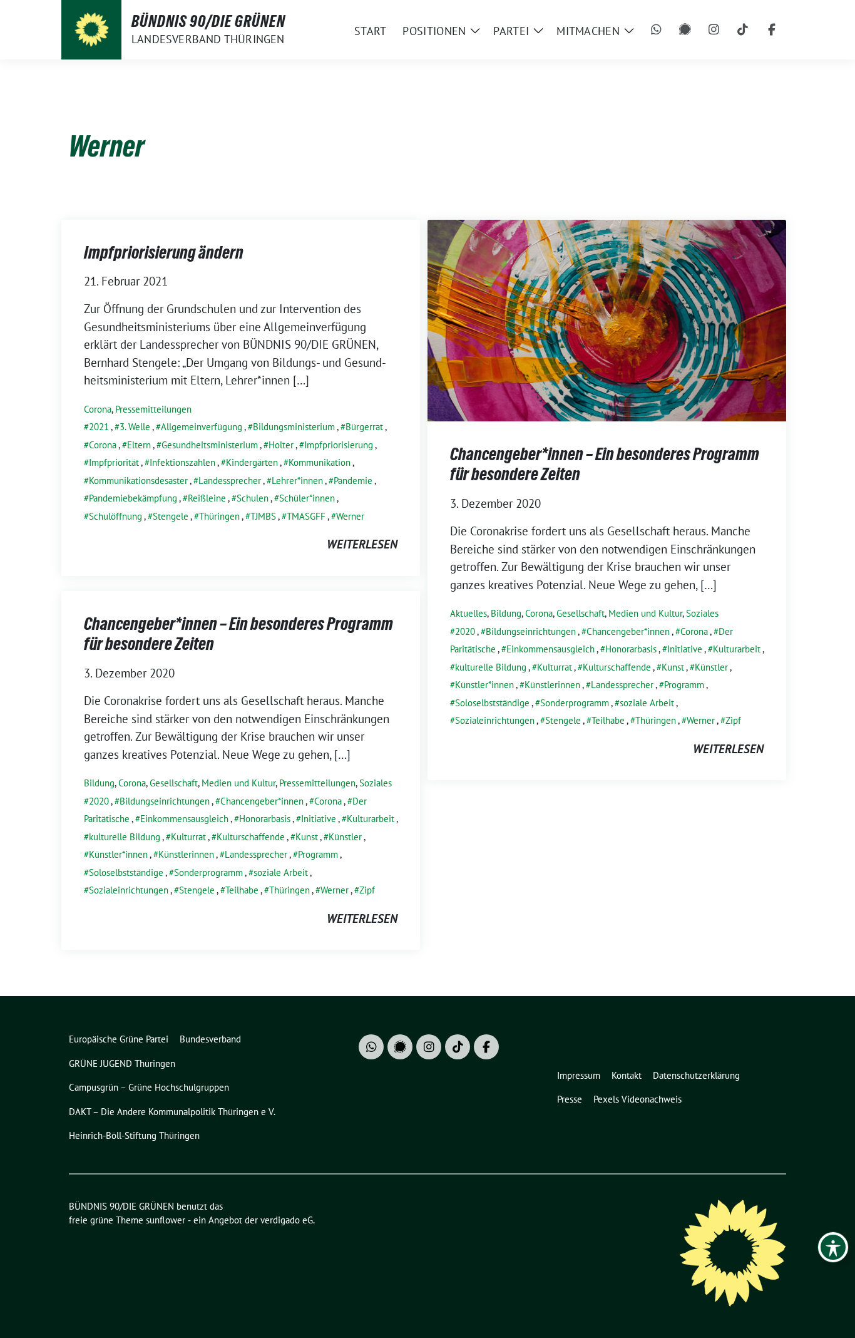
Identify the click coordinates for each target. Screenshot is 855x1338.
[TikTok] (742, 30)
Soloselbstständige (492, 703)
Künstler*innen (484, 685)
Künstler (711, 667)
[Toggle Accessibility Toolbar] (833, 1247)
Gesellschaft (580, 613)
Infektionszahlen (182, 462)
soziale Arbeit (647, 703)
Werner (350, 516)
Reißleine (207, 498)
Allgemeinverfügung (201, 427)
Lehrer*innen (297, 480)
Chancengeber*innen (628, 631)
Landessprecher (229, 480)
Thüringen (219, 516)
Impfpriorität (114, 462)
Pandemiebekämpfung (133, 498)
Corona (97, 409)
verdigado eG (286, 1220)
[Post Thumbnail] (606, 318)
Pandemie (353, 480)
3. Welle (135, 427)
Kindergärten (252, 462)
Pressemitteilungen (153, 409)
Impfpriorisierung (338, 445)
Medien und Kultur (645, 613)
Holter (281, 445)
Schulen (253, 498)
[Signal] (685, 30)
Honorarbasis (631, 649)
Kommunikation (320, 462)
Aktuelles (468, 613)
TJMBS (263, 516)
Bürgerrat (364, 427)
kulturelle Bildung (490, 667)
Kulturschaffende (617, 667)
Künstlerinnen (552, 685)
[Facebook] (771, 30)
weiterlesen (362, 544)
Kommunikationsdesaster (138, 480)
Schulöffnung (115, 516)
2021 (99, 427)
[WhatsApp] (656, 30)
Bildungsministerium (294, 427)
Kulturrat (554, 667)
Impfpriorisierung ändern (163, 252)
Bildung (506, 613)
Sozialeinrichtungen (495, 720)
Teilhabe (608, 720)
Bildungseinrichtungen (531, 631)
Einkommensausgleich (550, 649)
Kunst (673, 667)
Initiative (684, 649)
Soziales (702, 613)
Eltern (139, 445)
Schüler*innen (307, 498)
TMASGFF (306, 516)
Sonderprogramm (574, 703)
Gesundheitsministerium (209, 445)
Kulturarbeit (736, 649)
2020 (465, 631)
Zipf (733, 720)
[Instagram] (714, 30)
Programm (684, 685)
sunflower (165, 1220)
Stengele (170, 516)
